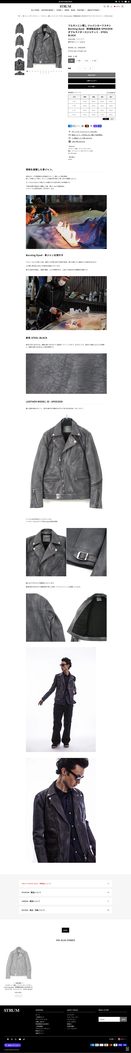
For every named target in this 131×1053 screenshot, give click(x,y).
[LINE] (116, 2)
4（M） (79, 61)
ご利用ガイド (40, 1017)
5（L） (87, 61)
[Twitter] (122, 2)
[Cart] (122, 6)
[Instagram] (119, 2)
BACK (65, 930)
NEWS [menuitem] (67, 10)
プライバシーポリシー (43, 1029)
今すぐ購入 (91, 86)
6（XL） (94, 61)
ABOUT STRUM (93, 10)
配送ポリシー (40, 1031)
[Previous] (28, 49)
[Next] (60, 49)
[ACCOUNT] (108, 6)
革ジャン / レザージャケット (31, 16)
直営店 (69, 1024)
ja (111, 6)
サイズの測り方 (111, 92)
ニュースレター (72, 1029)
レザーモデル (71, 1022)
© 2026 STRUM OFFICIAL (11, 1050)
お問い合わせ (40, 1022)
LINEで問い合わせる (78, 141)
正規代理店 (70, 1026)
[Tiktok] (128, 2)
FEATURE (80, 10)
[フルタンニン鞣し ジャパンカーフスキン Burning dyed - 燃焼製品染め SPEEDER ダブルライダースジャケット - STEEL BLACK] (18, 963)
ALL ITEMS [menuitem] (35, 10)
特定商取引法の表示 (42, 1024)
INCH (112, 119)
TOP (19, 16)
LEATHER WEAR (47, 10)
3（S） (71, 61)
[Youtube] (126, 2)
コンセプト (70, 1015)
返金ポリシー (40, 1033)
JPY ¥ (118, 6)
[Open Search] (105, 6)
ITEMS (58, 10)
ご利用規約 (39, 1026)
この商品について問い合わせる (82, 138)
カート (38, 1015)
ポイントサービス (41, 1019)
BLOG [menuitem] (73, 10)
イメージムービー (73, 1017)
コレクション (71, 1019)
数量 (69, 68)
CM (106, 119)
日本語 (111, 1039)
